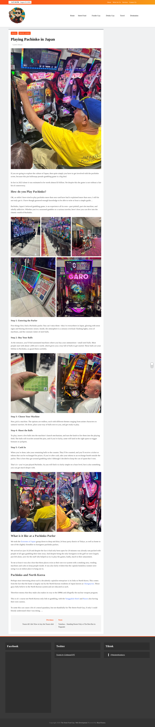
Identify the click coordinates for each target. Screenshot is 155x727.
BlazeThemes (101, 723)
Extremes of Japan (28, 541)
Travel (122, 16)
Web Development (81, 723)
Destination (134, 16)
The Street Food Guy (68, 723)
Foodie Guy (96, 16)
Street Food (82, 16)
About (109, 2)
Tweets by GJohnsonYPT (65, 655)
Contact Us (132, 2)
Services (125, 2)
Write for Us (117, 2)
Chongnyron (89, 584)
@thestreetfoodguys (118, 655)
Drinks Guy (110, 16)
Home (72, 16)
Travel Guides (24, 33)
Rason (85, 599)
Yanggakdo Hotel (72, 599)
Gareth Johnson (17, 45)
